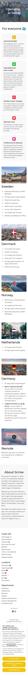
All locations (5, 580)
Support (4, 596)
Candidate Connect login (14, 621)
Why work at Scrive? (8, 544)
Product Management (8, 601)
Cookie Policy (11, 644)
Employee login (14, 619)
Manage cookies (6, 557)
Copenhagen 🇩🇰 (6, 568)
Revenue (4, 593)
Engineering (5, 591)
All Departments (7, 603)
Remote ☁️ (5, 575)
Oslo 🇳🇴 (3, 573)
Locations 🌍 (5, 542)
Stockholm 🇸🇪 (6, 565)
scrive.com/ (14, 608)
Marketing (4, 588)
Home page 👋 (6, 537)
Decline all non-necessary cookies (14, 664)
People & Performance (9, 598)
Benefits (4, 547)
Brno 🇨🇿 (4, 578)
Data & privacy (6, 554)
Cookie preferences (14, 670)
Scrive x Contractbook (8, 552)
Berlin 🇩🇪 (4, 570)
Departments (6, 549)
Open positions (6, 539)
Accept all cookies (14, 659)
